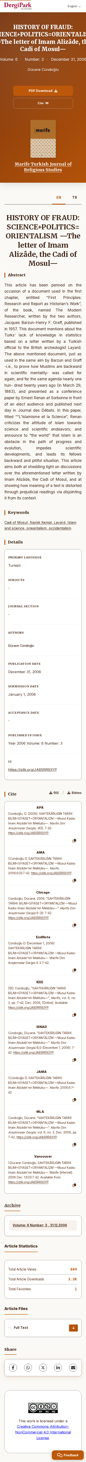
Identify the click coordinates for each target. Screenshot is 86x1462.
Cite (41, 103)
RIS (56, 793)
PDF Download (40, 91)
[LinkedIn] (58, 1368)
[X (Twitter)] (43, 1368)
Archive (12, 1205)
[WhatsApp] (28, 1368)
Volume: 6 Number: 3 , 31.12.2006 (40, 1225)
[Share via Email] (73, 1368)
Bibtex (77, 793)
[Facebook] (13, 1368)
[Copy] (74, 840)
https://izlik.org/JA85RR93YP (32, 769)
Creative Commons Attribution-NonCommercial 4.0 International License (43, 1432)
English (72, 6)
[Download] (73, 1328)
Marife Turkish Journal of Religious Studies (43, 166)
